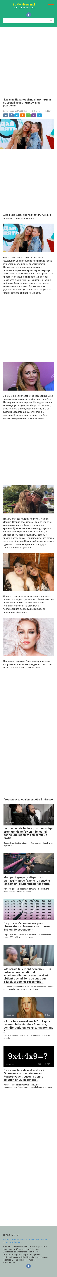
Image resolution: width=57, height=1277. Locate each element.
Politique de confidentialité (15, 1239)
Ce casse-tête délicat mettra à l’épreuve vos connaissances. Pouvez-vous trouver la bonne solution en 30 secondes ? (23, 1075)
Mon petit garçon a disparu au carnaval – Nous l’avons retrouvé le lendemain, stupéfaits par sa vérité (26, 881)
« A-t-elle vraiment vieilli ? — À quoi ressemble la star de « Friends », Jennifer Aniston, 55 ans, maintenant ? (28, 1026)
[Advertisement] (28, 60)
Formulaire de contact (14, 1242)
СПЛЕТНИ (36, 111)
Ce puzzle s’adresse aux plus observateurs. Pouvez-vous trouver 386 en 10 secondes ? (26, 926)
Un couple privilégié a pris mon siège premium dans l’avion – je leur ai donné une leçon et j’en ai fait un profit (28, 833)
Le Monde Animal (24, 4)
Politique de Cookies (38, 1239)
